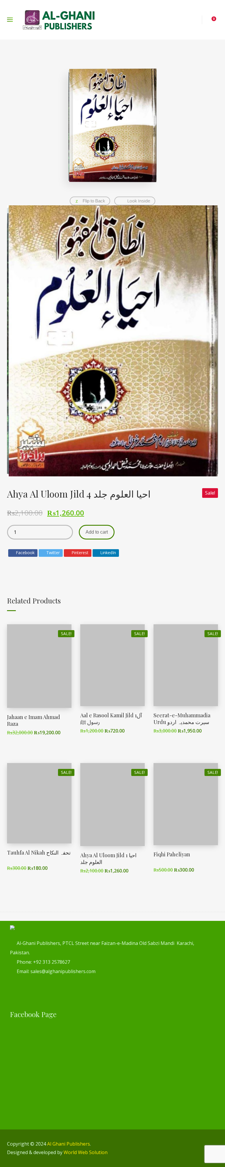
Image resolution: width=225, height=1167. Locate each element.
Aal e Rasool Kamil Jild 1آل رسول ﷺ (111, 718)
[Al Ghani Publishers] (59, 20)
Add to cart (97, 532)
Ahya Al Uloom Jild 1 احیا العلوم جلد (108, 858)
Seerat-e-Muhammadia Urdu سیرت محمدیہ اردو (182, 718)
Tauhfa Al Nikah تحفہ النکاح (39, 852)
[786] (112, 340)
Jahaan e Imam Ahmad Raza (33, 720)
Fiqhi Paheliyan (172, 854)
